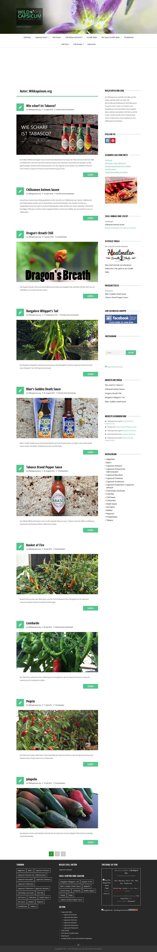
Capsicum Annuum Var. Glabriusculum (116, 470)
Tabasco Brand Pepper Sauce (44, 467)
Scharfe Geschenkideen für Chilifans (118, 166)
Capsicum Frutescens (115, 481)
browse (125, 888)
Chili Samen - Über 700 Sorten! (115, 163)
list (136, 888)
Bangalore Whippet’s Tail (42, 311)
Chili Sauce (110, 497)
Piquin (70, 895)
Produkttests (129, 37)
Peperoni (110, 513)
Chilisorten (111, 500)
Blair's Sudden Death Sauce (70, 886)
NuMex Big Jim (89, 891)
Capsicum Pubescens (71, 928)
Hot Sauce (110, 507)
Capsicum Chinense (114, 478)
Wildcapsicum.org (34, 110)
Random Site (128, 883)
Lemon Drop (65, 891)
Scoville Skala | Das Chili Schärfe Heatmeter (76, 938)
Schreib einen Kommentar (65, 110)
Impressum (91, 44)
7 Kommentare (63, 471)
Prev (132, 881)
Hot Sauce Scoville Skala (110, 37)
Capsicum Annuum (114, 466)
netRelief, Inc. (106, 893)
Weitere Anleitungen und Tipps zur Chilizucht (120, 228)
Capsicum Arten (41, 37)
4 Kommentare (60, 549)
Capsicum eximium (65, 870)
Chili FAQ (64, 44)
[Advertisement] (78, 65)
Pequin (30, 701)
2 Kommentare (62, 237)
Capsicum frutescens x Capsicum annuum (33, 888)
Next (115, 881)
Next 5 (128, 881)
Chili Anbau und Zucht (73, 37)
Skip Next (122, 881)
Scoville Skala (92, 37)
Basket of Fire (35, 545)
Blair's (108, 462)
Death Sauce (111, 504)
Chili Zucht (108, 160)
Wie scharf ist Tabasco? (41, 105)
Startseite (27, 37)
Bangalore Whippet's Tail (69, 882)
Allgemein (110, 459)
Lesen (90, 174)
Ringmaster (131, 901)
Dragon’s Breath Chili (39, 233)
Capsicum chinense (129, 431)
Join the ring (117, 888)
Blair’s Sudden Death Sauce (43, 389)
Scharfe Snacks (110, 169)
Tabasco (109, 520)
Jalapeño (31, 779)
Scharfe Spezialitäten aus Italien (116, 172)
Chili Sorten (56, 37)
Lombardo (32, 623)
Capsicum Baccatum (114, 475)
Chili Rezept (77, 44)
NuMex (109, 510)
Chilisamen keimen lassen (42, 189)
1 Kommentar (59, 705)
